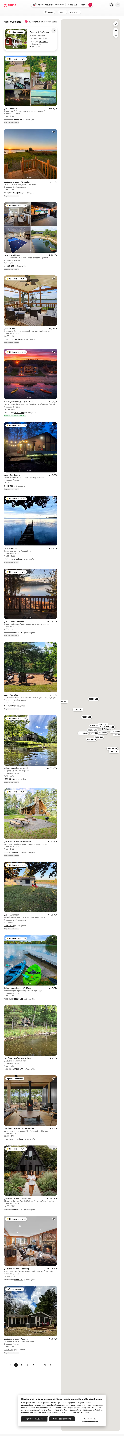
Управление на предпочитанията (90, 1420)
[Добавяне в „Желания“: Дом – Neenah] (54, 498)
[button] (43, 42)
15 (45, 1365)
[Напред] (50, 1365)
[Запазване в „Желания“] (54, 30)
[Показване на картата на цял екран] (115, 23)
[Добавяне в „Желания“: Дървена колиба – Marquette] (54, 132)
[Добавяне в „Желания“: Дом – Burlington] (54, 865)
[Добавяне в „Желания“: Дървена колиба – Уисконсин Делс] (54, 1078)
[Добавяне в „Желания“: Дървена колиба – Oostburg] (54, 1219)
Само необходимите (62, 1419)
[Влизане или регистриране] (111, 4)
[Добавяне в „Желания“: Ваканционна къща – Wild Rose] (54, 938)
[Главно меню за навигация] (117, 4)
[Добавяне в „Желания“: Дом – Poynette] (54, 645)
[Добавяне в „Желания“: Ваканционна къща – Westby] (54, 718)
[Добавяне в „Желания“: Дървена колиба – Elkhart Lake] (54, 1149)
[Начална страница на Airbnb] (10, 5)
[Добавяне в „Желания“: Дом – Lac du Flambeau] (54, 572)
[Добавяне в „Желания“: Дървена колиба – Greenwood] (54, 792)
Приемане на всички (34, 1419)
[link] (10, 1365)
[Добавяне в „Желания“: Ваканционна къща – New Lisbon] (54, 352)
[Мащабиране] (115, 30)
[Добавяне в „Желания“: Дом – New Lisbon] (54, 205)
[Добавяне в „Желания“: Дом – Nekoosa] (54, 59)
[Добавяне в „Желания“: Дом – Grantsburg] (54, 425)
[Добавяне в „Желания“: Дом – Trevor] (54, 278)
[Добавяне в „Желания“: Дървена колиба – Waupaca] (54, 1289)
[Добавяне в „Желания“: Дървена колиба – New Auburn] (54, 1008)
